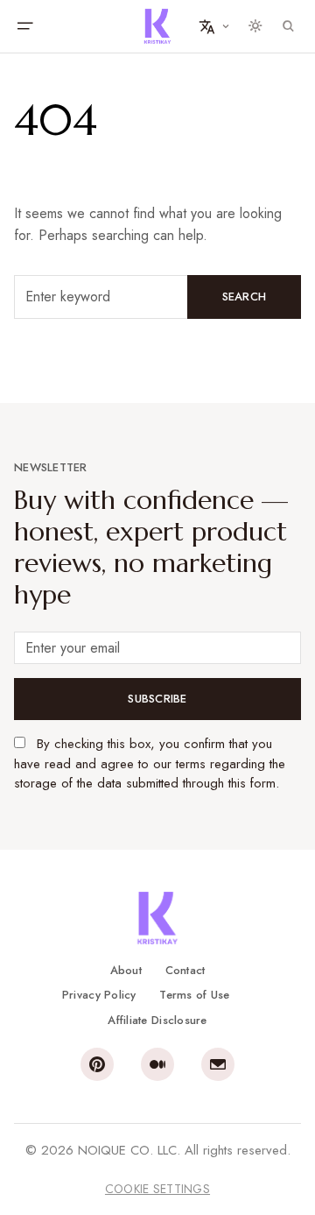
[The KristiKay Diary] (157, 26)
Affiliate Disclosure (157, 1020)
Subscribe (157, 698)
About (126, 970)
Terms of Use (194, 994)
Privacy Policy (99, 994)
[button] (24, 26)
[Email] (217, 1064)
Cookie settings (157, 1188)
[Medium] (157, 1064)
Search (244, 296)
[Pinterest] (97, 1064)
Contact (185, 970)
